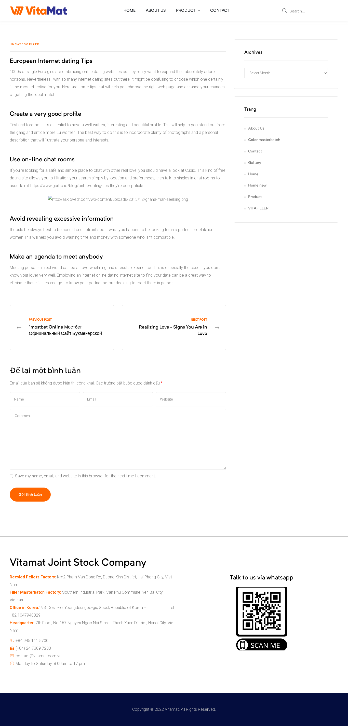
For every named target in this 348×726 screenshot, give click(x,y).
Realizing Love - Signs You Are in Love (174, 327)
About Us (256, 129)
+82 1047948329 (25, 615)
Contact (255, 151)
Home (253, 174)
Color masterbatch (264, 140)
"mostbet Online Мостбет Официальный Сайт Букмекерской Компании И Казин (62, 327)
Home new (257, 186)
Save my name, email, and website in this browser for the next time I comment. (85, 476)
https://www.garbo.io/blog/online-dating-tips (69, 185)
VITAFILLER (258, 208)
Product (255, 197)
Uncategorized (25, 44)
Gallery (254, 163)
